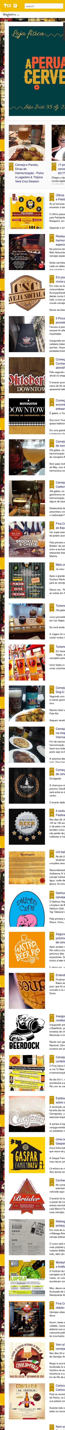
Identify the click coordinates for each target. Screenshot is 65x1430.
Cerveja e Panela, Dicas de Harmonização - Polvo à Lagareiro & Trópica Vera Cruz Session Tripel (29, 175)
